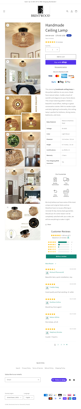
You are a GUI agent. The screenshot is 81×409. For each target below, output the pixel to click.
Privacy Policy (26, 368)
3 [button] (61, 345)
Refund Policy (49, 368)
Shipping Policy (60, 368)
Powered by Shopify (25, 404)
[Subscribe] (38, 379)
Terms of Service (37, 368)
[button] (4, 11)
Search (18, 368)
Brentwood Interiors (14, 404)
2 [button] (58, 345)
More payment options (61, 67)
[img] (50, 269)
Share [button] (49, 224)
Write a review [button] (61, 256)
